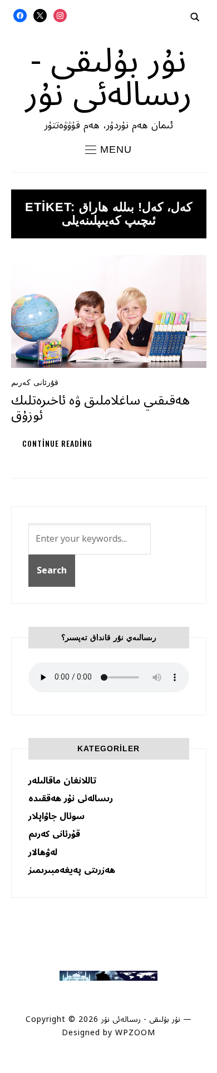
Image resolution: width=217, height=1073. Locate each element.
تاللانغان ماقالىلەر (62, 780)
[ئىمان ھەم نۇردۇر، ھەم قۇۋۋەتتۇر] (108, 976)
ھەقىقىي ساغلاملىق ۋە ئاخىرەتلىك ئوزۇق (100, 407)
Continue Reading (57, 443)
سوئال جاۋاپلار (56, 816)
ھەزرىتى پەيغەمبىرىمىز (71, 870)
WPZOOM (135, 1033)
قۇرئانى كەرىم (34, 382)
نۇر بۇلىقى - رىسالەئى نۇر (108, 77)
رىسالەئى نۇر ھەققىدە (70, 798)
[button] (108, 149)
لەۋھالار (42, 852)
